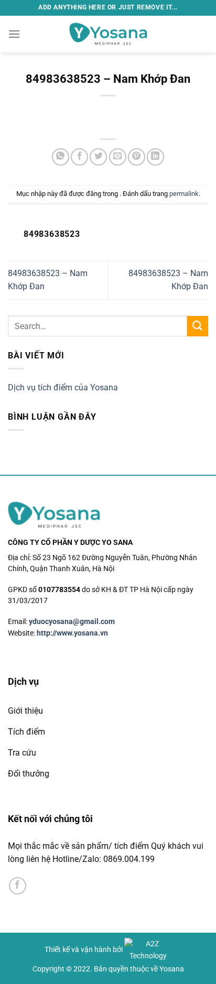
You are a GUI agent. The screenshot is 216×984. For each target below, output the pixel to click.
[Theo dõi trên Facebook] (17, 885)
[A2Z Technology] (147, 949)
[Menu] (14, 34)
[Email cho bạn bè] (117, 157)
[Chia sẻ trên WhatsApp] (60, 157)
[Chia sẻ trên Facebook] (79, 157)
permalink (184, 194)
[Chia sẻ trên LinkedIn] (155, 157)
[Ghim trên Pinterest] (136, 157)
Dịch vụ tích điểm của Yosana (63, 387)
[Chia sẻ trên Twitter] (98, 157)
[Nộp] (197, 326)
